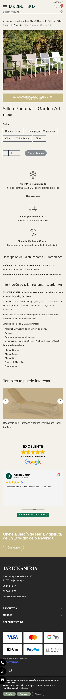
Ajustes (38, 694)
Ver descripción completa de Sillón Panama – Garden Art (32, 274)
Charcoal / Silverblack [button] (17, 138)
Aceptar (9, 694)
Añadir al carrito (36, 153)
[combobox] (31, 12)
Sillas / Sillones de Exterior (42, 21)
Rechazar (24, 694)
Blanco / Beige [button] (13, 131)
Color (6, 124)
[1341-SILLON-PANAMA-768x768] (33, 60)
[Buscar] (61, 12)
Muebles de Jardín (19, 21)
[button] (5, 7)
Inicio (5, 21)
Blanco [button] (39, 138)
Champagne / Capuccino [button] (41, 131)
